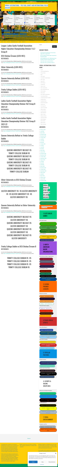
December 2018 (43, 180)
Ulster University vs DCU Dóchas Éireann (16, 179)
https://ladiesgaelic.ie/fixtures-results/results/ (12, 62)
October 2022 (42, 137)
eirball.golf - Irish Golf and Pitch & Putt (47, 370)
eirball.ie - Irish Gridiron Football (46, 259)
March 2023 (42, 132)
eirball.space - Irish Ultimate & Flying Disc (48, 276)
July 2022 (42, 139)
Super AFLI (43, 81)
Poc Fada (8, 41)
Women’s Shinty (43, 115)
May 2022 (42, 142)
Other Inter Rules (44, 107)
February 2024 (42, 129)
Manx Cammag (43, 124)
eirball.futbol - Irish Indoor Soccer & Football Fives (48, 279)
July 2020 (42, 161)
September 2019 (43, 170)
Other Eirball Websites (45, 71)
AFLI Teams (43, 79)
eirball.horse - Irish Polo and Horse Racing (48, 405)
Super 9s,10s (43, 86)
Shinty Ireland (43, 109)
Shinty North (43, 120)
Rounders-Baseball (44, 102)
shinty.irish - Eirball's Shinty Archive (47, 240)
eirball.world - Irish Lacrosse (45, 271)
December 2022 (43, 134)
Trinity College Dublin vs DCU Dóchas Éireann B (18, 246)
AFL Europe (43, 92)
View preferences (52, 461)
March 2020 (42, 166)
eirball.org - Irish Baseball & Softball (47, 266)
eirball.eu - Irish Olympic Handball (46, 330)
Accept (33, 461)
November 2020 (43, 155)
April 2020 (42, 164)
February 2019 (42, 177)
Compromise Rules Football (45, 97)
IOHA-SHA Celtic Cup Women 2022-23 (47, 62)
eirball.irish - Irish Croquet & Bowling (47, 376)
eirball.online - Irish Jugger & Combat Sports (48, 396)
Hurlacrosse (43, 104)
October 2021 (42, 143)
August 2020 (42, 159)
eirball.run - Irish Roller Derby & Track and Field (48, 400)
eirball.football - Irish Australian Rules (47, 298)
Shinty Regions (43, 119)
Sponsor (53, 30)
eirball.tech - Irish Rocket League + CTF (48, 426)
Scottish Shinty (43, 110)
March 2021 (42, 150)
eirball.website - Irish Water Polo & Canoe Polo (48, 333)
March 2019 (42, 175)
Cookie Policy (42, 464)
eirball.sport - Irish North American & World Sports (48, 203)
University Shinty (44, 117)
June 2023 (42, 131)
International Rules (14, 41)
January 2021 (42, 151)
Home (2, 41)
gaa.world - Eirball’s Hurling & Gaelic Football (48, 224)
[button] (55, 453)
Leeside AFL (43, 84)
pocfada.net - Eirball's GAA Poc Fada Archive (48, 237)
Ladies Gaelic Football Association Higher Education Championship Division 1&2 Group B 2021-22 (18, 103)
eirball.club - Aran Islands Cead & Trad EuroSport (48, 345)
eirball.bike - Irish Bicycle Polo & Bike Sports (48, 408)
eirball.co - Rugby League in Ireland (47, 301)
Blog (5, 41)
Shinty (20, 41)
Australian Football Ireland (45, 77)
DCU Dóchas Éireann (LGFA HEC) (13, 55)
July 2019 (42, 174)
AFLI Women (43, 82)
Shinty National (43, 112)
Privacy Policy (43, 72)
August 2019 (42, 172)
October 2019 (42, 169)
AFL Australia (43, 91)
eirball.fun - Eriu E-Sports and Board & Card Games (48, 430)
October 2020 (42, 156)
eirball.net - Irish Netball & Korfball (47, 296)
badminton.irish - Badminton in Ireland (47, 366)
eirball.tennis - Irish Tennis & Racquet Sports (48, 363)
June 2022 (42, 140)
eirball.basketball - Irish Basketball (47, 261)
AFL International (44, 87)
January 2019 (42, 178)
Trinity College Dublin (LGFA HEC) (13, 89)
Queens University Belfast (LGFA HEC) (15, 78)
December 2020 (43, 153)
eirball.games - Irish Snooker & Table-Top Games (48, 374)
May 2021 (42, 148)
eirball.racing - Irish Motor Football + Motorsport (48, 412)
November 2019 (43, 167)
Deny (43, 461)
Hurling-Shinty (43, 99)
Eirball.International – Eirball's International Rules (22, 32)
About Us (23, 41)
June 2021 (42, 147)
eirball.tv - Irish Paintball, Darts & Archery (48, 393)
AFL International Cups (45, 89)
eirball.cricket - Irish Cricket (45, 315)
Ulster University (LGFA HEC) (11, 67)
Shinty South (43, 122)
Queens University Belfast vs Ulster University (18, 205)
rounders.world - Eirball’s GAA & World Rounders (48, 231)
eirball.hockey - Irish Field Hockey (46, 313)
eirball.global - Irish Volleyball (46, 273)
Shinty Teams (43, 114)
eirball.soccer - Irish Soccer (45, 308)
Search (40, 44)
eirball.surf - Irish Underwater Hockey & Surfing (48, 337)
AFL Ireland (43, 76)
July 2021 (42, 145)
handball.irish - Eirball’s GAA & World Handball (48, 227)
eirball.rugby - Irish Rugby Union (46, 310)
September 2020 (43, 158)
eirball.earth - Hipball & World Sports (47, 348)
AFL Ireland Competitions (45, 94)
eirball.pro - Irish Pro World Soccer (47, 303)
